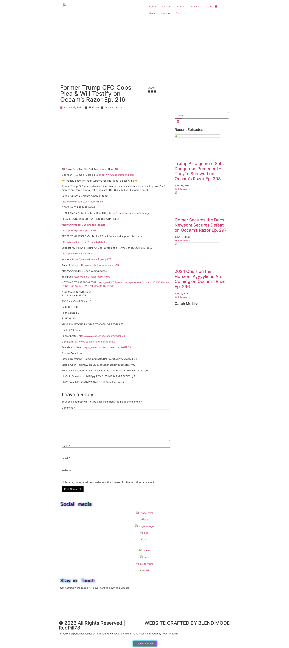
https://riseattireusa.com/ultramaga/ (129, 213)
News (152, 13)
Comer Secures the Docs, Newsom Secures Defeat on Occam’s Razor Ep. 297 (201, 225)
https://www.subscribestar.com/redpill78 (102, 335)
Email (66, 458)
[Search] (178, 122)
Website (66, 470)
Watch (209, 6)
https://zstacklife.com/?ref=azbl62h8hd (84, 242)
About (152, 6)
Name (66, 446)
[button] (149, 91)
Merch (180, 6)
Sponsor (195, 6)
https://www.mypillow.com (77, 253)
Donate (165, 13)
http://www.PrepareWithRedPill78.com (83, 201)
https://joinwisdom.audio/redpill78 (91, 259)
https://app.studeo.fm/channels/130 (100, 265)
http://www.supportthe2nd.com (116, 174)
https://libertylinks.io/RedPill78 (79, 230)
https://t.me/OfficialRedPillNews (92, 276)
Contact (180, 13)
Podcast (166, 6)
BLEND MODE (214, 623)
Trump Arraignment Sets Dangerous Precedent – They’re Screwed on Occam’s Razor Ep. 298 (199, 171)
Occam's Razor (113, 107)
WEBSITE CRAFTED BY (171, 623)
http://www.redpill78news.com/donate (83, 224)
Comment (68, 407)
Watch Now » (182, 189)
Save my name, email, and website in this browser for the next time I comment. (109, 482)
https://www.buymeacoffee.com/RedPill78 (107, 347)
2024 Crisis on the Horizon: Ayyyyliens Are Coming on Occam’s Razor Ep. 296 (201, 279)
